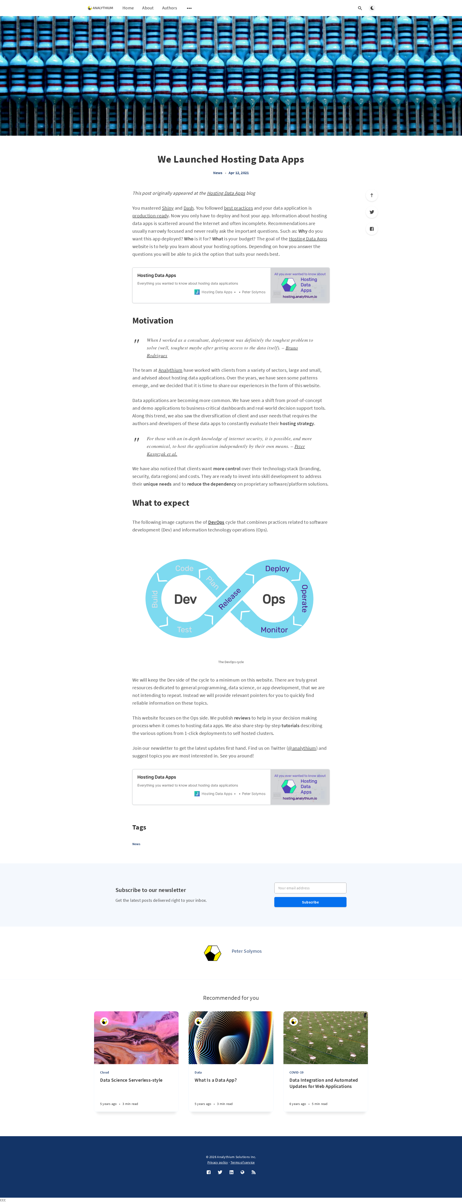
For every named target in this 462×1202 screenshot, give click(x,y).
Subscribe (310, 902)
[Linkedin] (231, 1172)
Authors (169, 8)
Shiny (168, 208)
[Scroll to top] (372, 195)
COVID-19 (296, 1072)
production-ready (150, 216)
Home (128, 8)
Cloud (104, 1072)
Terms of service (243, 1162)
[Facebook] (372, 229)
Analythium (171, 370)
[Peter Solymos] (212, 953)
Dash (189, 208)
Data (198, 1072)
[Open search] (360, 8)
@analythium (302, 748)
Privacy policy (217, 1162)
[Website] (242, 1172)
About (148, 8)
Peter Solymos (247, 951)
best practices (238, 208)
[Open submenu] (189, 8)
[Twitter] (372, 212)
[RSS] (254, 1172)
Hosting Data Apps (226, 193)
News (218, 173)
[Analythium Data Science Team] (293, 1021)
